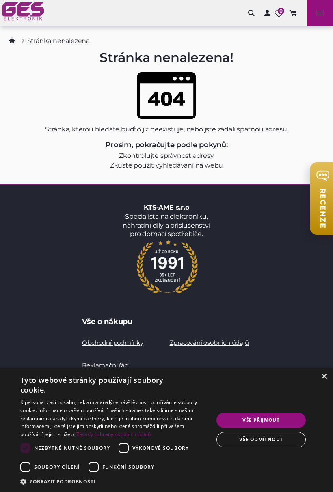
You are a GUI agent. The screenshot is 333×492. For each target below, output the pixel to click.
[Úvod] (12, 41)
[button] (114, 481)
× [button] (324, 377)
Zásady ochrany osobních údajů (113, 434)
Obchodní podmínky (112, 342)
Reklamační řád (105, 365)
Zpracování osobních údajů (209, 342)
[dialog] (166, 430)
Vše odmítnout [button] (261, 439)
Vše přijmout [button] (260, 420)
